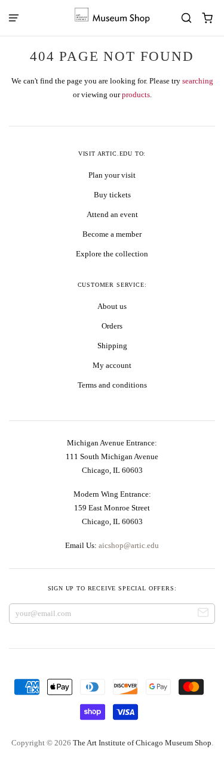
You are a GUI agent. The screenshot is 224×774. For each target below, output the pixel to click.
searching (197, 80)
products (136, 94)
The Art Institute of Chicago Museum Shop (142, 742)
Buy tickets (112, 194)
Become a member (112, 234)
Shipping (112, 345)
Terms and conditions (112, 384)
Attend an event (112, 214)
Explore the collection (112, 253)
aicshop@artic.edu (128, 545)
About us (112, 306)
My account (112, 365)
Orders (112, 325)
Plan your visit (112, 175)
